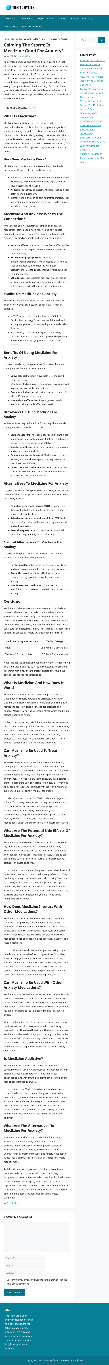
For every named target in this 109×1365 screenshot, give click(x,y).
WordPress (78, 1360)
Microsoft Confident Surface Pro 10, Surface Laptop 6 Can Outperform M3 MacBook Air (92, 109)
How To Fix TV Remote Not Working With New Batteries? (92, 80)
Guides (50, 18)
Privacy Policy (11, 26)
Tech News (10, 18)
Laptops (39, 18)
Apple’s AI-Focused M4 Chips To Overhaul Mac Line (92, 157)
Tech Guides (16, 39)
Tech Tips (62, 18)
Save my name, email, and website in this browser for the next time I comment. (37, 1281)
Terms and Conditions (32, 26)
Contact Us (87, 18)
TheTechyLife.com (51, 1360)
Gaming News (25, 18)
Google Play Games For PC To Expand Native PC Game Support (92, 93)
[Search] (101, 40)
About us (74, 18)
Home (6, 39)
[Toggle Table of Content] (32, 107)
